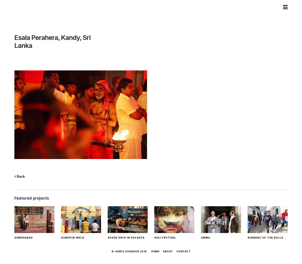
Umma (205, 237)
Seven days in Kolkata (126, 237)
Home (155, 251)
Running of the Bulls (265, 237)
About (168, 251)
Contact (183, 251)
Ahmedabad (23, 237)
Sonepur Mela (72, 237)
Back (20, 176)
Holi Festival (165, 237)
